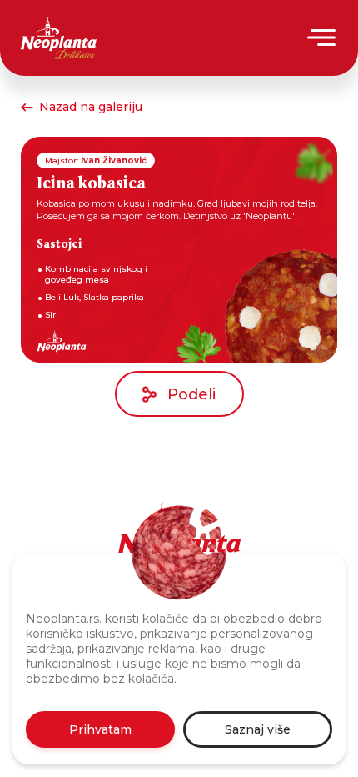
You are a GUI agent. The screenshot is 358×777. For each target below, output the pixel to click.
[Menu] (322, 37)
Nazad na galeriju (90, 106)
